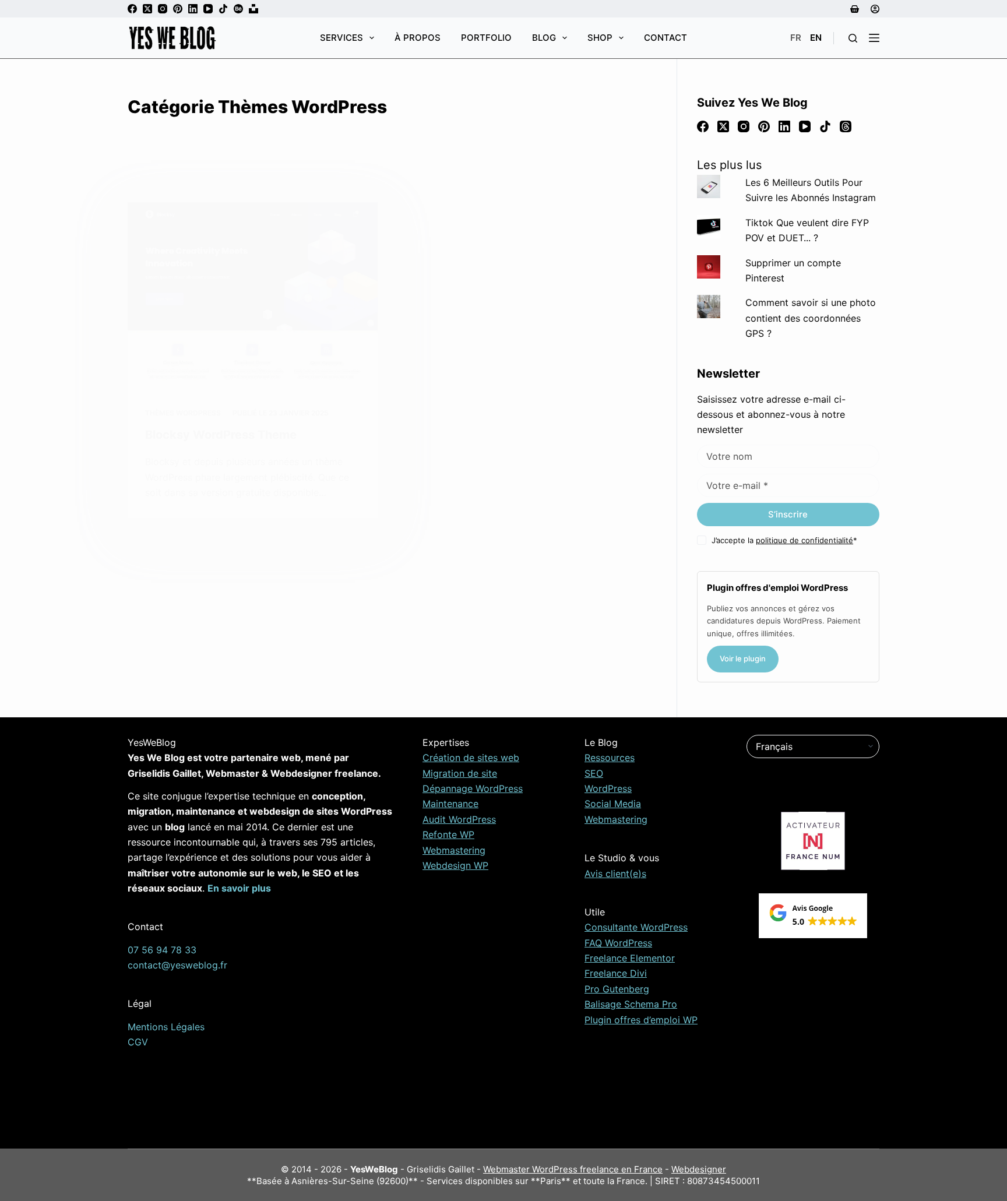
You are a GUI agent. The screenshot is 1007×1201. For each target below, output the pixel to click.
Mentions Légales (166, 1027)
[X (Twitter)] (147, 8)
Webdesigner (698, 1169)
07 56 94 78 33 (162, 950)
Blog (544, 37)
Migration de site (459, 773)
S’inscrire (788, 514)
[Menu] (874, 38)
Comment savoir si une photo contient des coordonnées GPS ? (810, 318)
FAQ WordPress (618, 943)
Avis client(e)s (615, 873)
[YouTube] (208, 8)
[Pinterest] (177, 8)
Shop (599, 37)
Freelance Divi (616, 973)
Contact (665, 37)
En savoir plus (239, 888)
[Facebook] (132, 8)
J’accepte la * (784, 540)
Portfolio (486, 37)
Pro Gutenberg (617, 989)
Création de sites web (470, 757)
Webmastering (453, 850)
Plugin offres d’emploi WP (641, 1020)
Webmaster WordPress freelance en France (573, 1169)
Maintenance (450, 803)
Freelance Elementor (630, 958)
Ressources (610, 757)
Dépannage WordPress (472, 788)
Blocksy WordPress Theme (221, 435)
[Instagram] (162, 8)
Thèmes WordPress (183, 412)
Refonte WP (448, 834)
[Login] (875, 9)
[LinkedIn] (193, 8)
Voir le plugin (743, 658)
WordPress (608, 788)
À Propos (418, 37)
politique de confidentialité (804, 540)
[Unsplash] (253, 8)
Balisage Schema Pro (631, 1004)
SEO (594, 773)
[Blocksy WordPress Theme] (253, 296)
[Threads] (845, 126)
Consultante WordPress (636, 927)
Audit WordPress (459, 819)
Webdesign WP (455, 865)
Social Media (613, 803)
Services (341, 37)
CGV (138, 1042)
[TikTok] (223, 8)
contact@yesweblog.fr (177, 965)
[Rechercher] (852, 38)
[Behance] (238, 8)
